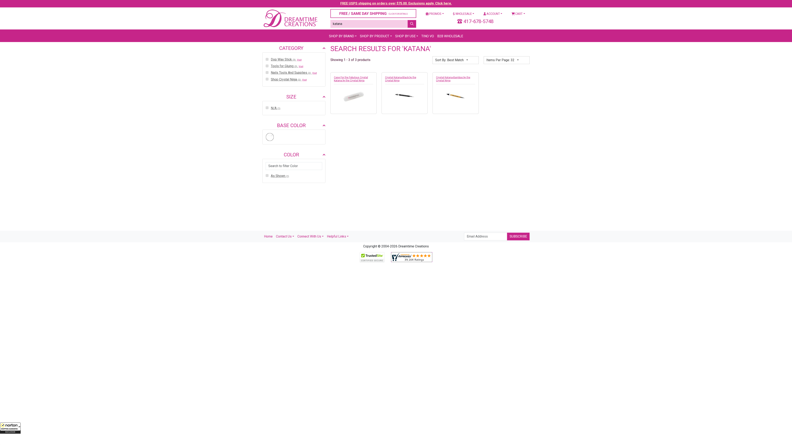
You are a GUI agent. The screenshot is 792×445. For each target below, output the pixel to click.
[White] (270, 137)
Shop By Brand (341, 36)
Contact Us (284, 236)
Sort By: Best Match (449, 60)
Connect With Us (309, 236)
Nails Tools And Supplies (291, 73)
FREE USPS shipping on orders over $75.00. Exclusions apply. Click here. (396, 3)
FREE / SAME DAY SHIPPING (373, 13)
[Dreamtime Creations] (290, 18)
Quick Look (354, 102)
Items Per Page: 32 (500, 60)
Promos (435, 13)
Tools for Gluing (284, 66)
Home (268, 236)
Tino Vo (427, 36)
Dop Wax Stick (283, 59)
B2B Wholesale (450, 36)
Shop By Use (405, 36)
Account (493, 13)
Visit (299, 60)
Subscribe (518, 236)
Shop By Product (374, 36)
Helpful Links (336, 236)
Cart (519, 13)
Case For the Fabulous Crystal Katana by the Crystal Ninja (351, 79)
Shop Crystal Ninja (286, 79)
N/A (275, 108)
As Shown (280, 176)
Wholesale (463, 13)
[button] (10, 428)
